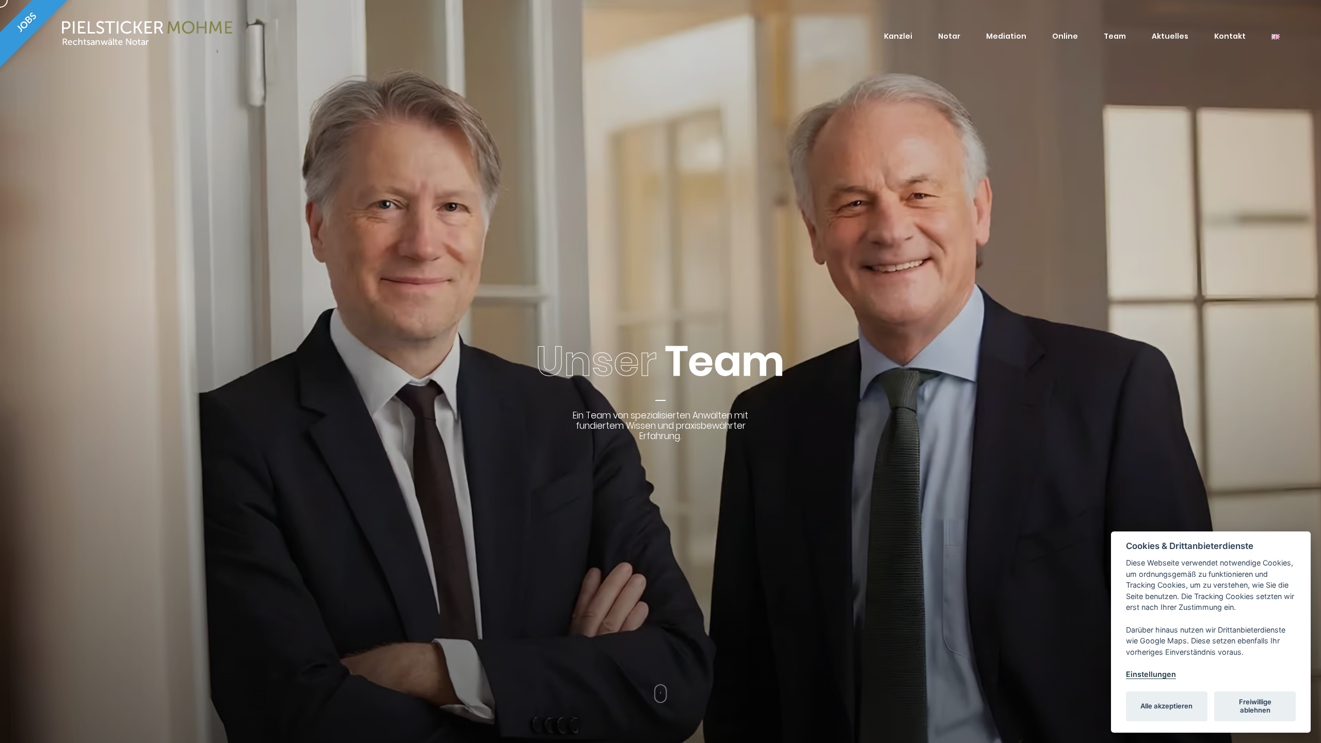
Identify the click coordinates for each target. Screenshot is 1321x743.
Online (1065, 36)
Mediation (1006, 36)
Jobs (27, 23)
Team (1115, 36)
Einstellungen (1151, 674)
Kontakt (1230, 36)
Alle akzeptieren (1166, 706)
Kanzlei (898, 36)
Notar (949, 36)
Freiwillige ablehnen (1255, 706)
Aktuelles (1170, 36)
